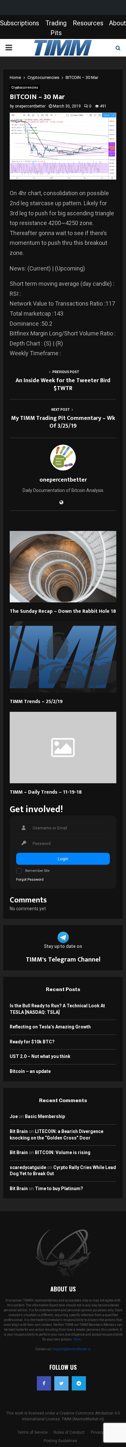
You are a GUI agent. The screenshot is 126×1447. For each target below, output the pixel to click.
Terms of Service (32, 1432)
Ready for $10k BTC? (32, 1041)
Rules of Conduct (69, 1432)
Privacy (97, 1432)
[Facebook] (44, 1383)
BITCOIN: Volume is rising (62, 1152)
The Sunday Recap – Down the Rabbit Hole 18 (63, 611)
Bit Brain (19, 1131)
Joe (14, 1116)
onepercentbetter (30, 106)
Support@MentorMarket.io (71, 1349)
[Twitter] (61, 1383)
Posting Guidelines (60, 1441)
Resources (88, 23)
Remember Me (37, 871)
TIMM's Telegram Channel (63, 959)
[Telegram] (79, 1383)
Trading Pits (56, 28)
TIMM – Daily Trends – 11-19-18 (46, 792)
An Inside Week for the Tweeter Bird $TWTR (63, 384)
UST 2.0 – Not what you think (40, 1056)
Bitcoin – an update (30, 1071)
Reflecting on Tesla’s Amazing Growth (50, 1026)
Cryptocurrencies (24, 87)
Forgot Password (30, 879)
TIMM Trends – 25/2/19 (36, 701)
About (117, 23)
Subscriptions (19, 23)
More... (78, 1339)
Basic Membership (45, 1116)
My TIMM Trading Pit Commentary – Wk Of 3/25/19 (63, 422)
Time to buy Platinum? (59, 1188)
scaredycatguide (28, 1167)
